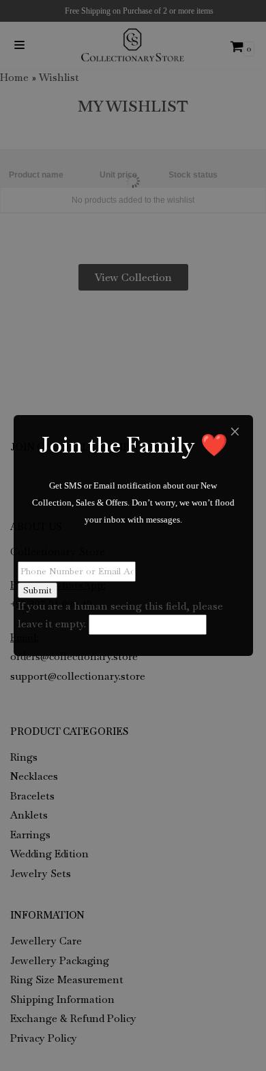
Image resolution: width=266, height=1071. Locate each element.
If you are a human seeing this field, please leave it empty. (120, 614)
